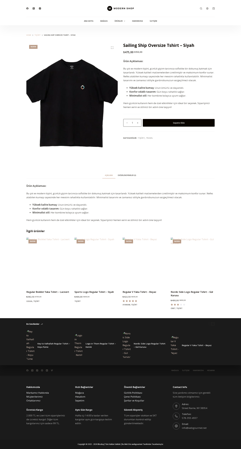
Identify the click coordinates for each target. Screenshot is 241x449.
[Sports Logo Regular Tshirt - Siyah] (96, 262)
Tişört (141, 138)
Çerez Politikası (132, 396)
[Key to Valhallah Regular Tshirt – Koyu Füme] (30, 345)
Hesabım (211, 370)
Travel (149, 138)
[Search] (201, 8)
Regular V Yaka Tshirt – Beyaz (139, 291)
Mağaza (104, 21)
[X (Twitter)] (34, 8)
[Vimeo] (52, 370)
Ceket (173, 308)
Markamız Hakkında (37, 392)
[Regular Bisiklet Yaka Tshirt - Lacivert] (48, 262)
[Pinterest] (42, 370)
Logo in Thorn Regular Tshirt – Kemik (101, 345)
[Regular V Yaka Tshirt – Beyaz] (175, 345)
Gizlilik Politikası (133, 392)
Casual (29, 301)
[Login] (207, 8)
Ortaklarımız (33, 400)
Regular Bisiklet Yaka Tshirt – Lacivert (47, 291)
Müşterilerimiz (34, 396)
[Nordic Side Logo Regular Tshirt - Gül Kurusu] (193, 262)
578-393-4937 (189, 418)
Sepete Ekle (179, 122)
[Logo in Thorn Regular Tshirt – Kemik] (78, 345)
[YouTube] (47, 370)
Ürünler (119, 21)
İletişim (153, 21)
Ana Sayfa (88, 21)
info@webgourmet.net (194, 427)
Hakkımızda (137, 21)
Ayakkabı (126, 305)
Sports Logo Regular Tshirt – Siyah (94, 291)
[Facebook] (27, 8)
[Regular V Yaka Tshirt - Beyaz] (145, 262)
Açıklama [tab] (109, 175)
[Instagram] (40, 8)
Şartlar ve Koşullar (134, 400)
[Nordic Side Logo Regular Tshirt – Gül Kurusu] (127, 345)
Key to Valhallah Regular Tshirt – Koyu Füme (54, 345)
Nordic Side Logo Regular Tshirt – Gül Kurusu (149, 345)
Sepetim (79, 400)
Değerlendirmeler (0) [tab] (127, 175)
